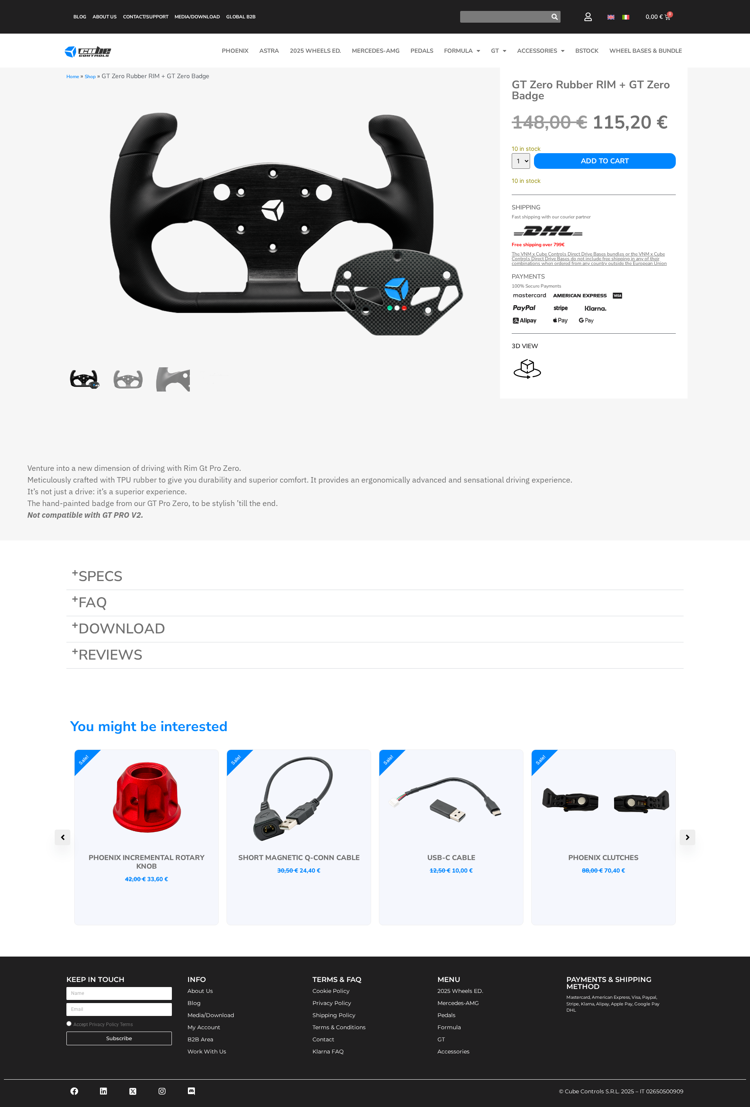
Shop (90, 76)
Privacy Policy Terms (111, 1024)
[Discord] (191, 1091)
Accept (103, 1024)
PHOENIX (235, 51)
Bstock (586, 51)
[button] (375, 577)
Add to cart (605, 161)
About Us (105, 17)
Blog (79, 17)
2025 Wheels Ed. (315, 51)
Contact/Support (145, 17)
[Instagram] (162, 1091)
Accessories (537, 51)
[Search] (555, 17)
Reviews (110, 655)
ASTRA (269, 51)
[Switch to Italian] (625, 17)
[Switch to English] (611, 17)
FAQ (93, 602)
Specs (100, 576)
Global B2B (240, 17)
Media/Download (197, 17)
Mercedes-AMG (376, 51)
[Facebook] (74, 1091)
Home (72, 76)
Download (122, 628)
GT (495, 51)
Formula (458, 51)
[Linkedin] (103, 1091)
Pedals (422, 51)
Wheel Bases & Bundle (645, 51)
